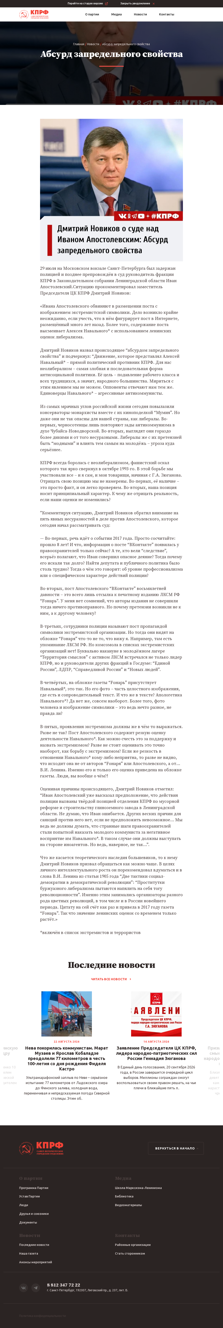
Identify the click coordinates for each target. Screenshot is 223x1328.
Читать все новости (109, 979)
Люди (23, 1205)
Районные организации (133, 1245)
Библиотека (124, 1196)
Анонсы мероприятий (35, 1262)
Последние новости (34, 1245)
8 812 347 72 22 (63, 1285)
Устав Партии (29, 1196)
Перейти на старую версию (85, 3)
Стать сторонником (130, 1253)
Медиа (116, 14)
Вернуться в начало (175, 1148)
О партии (92, 14)
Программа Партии (33, 1188)
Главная (78, 44)
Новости (140, 14)
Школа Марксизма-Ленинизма (138, 1188)
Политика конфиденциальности (42, 1316)
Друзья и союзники (34, 1213)
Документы (28, 1222)
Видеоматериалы (128, 1205)
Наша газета (28, 1253)
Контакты (166, 14)
